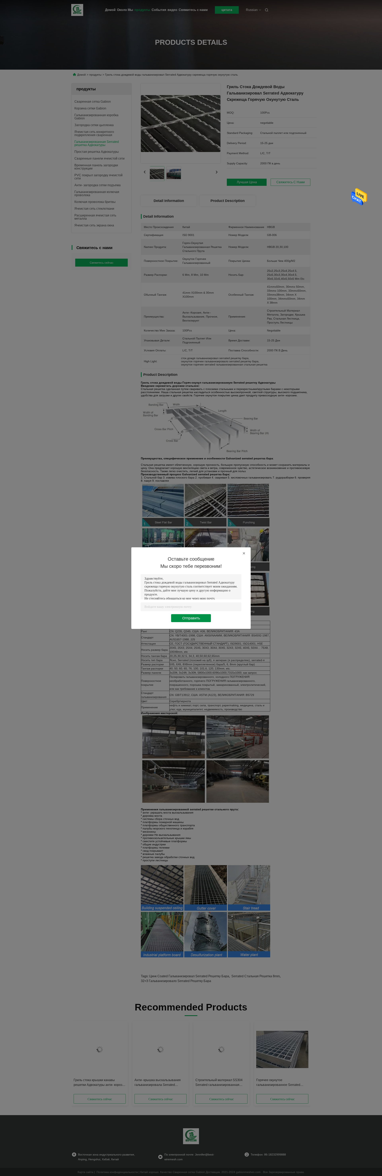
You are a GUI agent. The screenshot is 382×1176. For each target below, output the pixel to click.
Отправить (191, 618)
